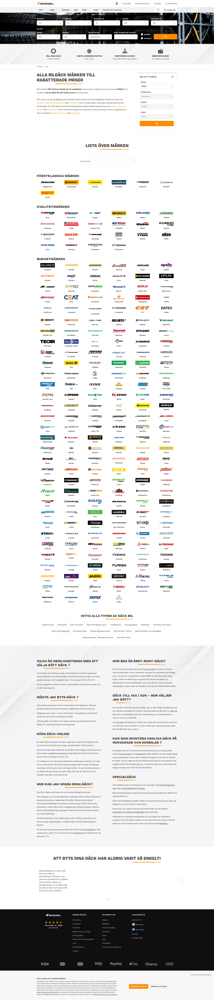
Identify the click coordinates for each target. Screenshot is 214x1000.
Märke (39, 32)
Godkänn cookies (138, 986)
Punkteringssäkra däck (100, 631)
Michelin (40, 102)
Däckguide (76, 924)
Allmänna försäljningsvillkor (83, 939)
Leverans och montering (112, 10)
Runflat (147, 34)
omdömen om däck (56, 753)
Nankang (75, 113)
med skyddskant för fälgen (133, 788)
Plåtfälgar (106, 924)
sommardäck (88, 829)
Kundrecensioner (142, 3)
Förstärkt (147, 38)
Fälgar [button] (52, 10)
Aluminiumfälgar (108, 927)
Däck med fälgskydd (60, 631)
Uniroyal (121, 106)
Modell (144, 102)
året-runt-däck (149, 669)
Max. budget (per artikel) (124, 32)
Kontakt (157, 3)
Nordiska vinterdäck (162, 624)
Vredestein (52, 109)
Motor (143, 112)
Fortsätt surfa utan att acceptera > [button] (201, 975)
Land (74, 943)
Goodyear (73, 102)
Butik (84, 10)
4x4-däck (120, 722)
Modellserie (146, 92)
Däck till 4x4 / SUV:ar (123, 631)
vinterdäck (78, 833)
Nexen (55, 113)
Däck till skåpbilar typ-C (97, 624)
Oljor (76, 10)
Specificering (93, 32)
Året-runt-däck (76, 624)
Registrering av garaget (81, 931)
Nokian (40, 109)
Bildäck (105, 920)
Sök (165, 37)
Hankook (49, 102)
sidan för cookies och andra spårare (105, 994)
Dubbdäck (145, 624)
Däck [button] (41, 10)
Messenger (140, 929)
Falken (114, 106)
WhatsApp (139, 924)
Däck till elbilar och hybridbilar (148, 631)
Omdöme (76, 927)
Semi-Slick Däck (123, 637)
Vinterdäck (62, 624)
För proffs (126, 3)
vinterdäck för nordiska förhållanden (129, 812)
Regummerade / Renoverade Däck (98, 637)
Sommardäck (48, 624)
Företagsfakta (77, 935)
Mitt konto (172, 3)
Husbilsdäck (115, 624)
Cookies (75, 951)
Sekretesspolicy (78, 947)
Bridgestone (59, 102)
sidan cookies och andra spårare (47, 992)
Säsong (65, 32)
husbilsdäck (140, 754)
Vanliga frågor (137, 938)
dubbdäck (163, 823)
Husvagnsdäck (130, 624)
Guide (96, 10)
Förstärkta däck (80, 631)
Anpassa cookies (159, 986)
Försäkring (76, 920)
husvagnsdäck (125, 754)
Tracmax (63, 113)
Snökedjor (66, 10)
